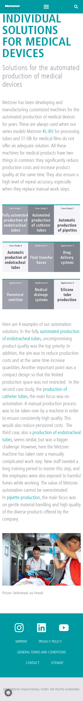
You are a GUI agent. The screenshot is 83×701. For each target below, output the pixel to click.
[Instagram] (19, 628)
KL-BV (48, 131)
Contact (32, 663)
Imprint (21, 641)
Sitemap (57, 663)
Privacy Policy (50, 641)
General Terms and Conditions (41, 652)
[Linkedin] (41, 628)
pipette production (23, 497)
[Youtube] (64, 628)
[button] (46, 6)
